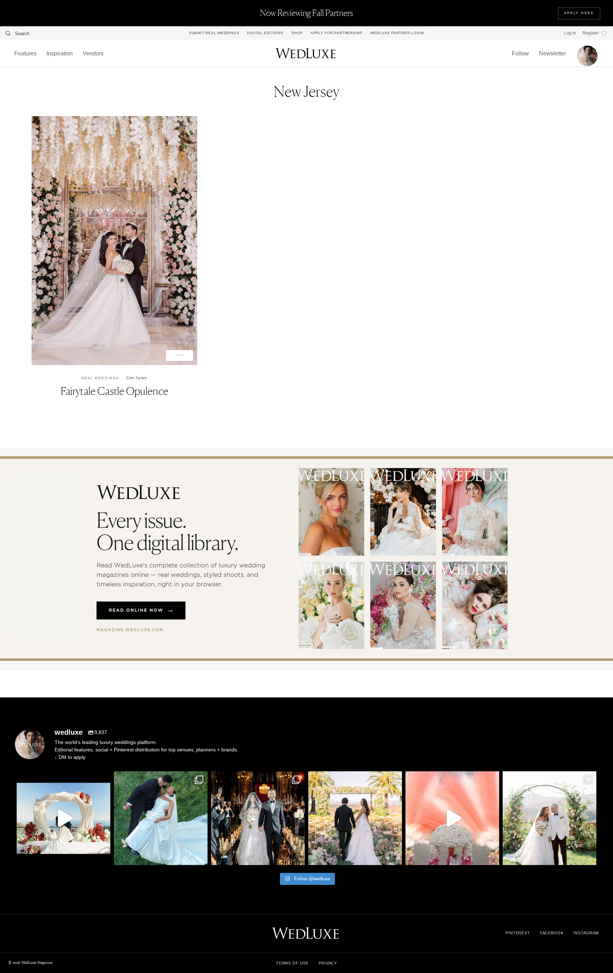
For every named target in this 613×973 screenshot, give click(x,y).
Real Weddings (100, 378)
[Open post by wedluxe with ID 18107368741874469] (63, 818)
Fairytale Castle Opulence (114, 391)
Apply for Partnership (336, 33)
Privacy (328, 963)
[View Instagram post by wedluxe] (103, 856)
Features (25, 53)
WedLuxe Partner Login (397, 33)
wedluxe (62, 778)
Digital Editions (265, 33)
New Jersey (136, 378)
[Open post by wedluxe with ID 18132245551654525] (355, 818)
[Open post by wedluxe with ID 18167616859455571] (452, 818)
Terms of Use (292, 963)
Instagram (586, 933)
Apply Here (579, 13)
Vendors (93, 53)
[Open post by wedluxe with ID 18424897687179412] (549, 818)
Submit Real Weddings (214, 33)
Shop (297, 33)
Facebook (552, 933)
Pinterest (518, 933)
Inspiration (59, 53)
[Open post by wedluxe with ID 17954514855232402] (161, 818)
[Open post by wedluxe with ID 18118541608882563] (258, 818)
